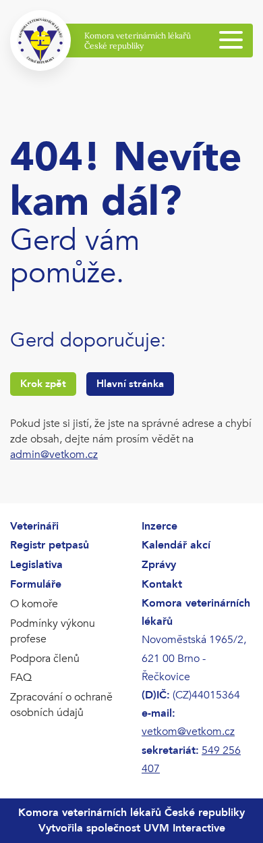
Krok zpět (43, 383)
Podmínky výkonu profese (52, 631)
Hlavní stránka (130, 383)
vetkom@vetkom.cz (188, 731)
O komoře (34, 603)
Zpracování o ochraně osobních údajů (61, 705)
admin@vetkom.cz (54, 454)
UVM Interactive (184, 828)
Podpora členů (45, 658)
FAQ (21, 677)
